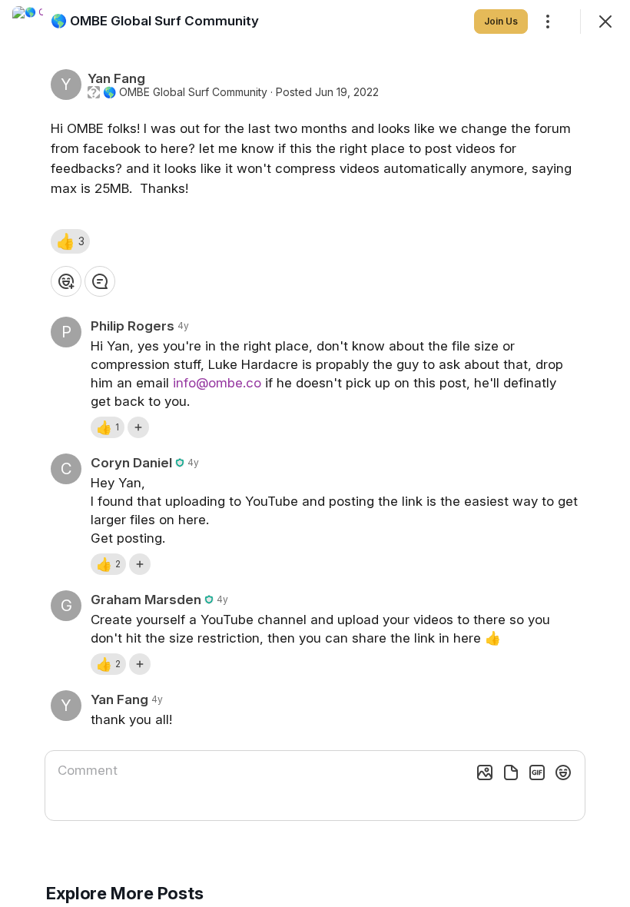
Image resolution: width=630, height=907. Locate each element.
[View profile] (27, 21)
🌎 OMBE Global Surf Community (185, 92)
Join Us (501, 21)
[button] (70, 241)
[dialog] (315, 453)
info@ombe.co (217, 382)
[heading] (155, 21)
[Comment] (100, 281)
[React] (66, 281)
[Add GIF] (537, 772)
